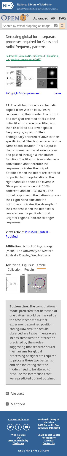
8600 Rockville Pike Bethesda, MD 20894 (49, 427)
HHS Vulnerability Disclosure (18, 442)
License (57, 93)
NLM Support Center (48, 434)
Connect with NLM (18, 419)
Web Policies (18, 434)
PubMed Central (36, 232)
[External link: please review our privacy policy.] (10, 427)
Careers (48, 440)
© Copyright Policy (15, 93)
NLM (20, 450)
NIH (28, 450)
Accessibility (49, 437)
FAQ (62, 18)
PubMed (12, 236)
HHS (35, 450)
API (53, 18)
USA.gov (44, 450)
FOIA (18, 437)
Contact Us (49, 443)
